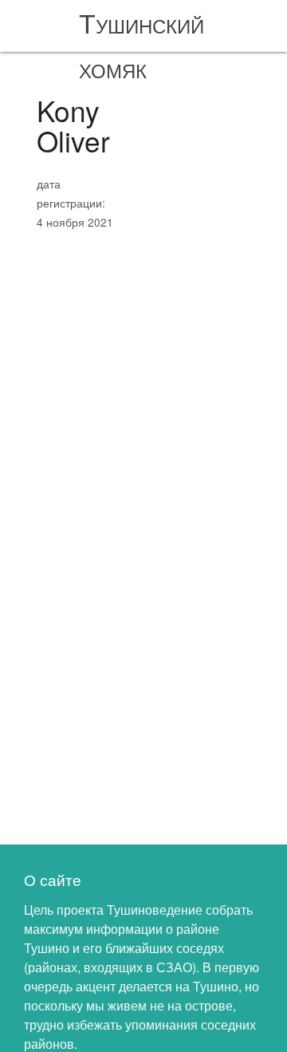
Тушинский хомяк (141, 44)
